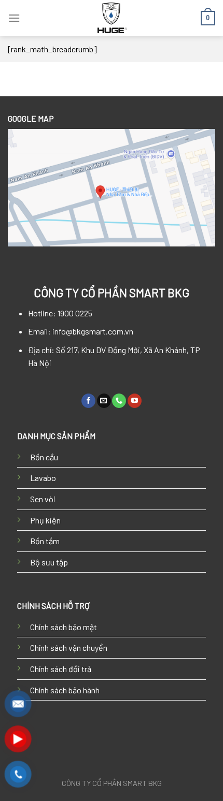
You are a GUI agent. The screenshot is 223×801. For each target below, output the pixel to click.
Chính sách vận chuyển (68, 647)
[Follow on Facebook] (88, 401)
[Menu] (14, 18)
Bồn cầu (44, 457)
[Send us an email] (104, 401)
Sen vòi (42, 499)
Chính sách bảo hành (65, 690)
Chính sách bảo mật (63, 627)
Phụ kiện (45, 520)
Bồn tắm (45, 541)
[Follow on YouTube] (135, 401)
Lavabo (43, 478)
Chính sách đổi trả (60, 669)
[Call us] (119, 401)
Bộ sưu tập (49, 562)
